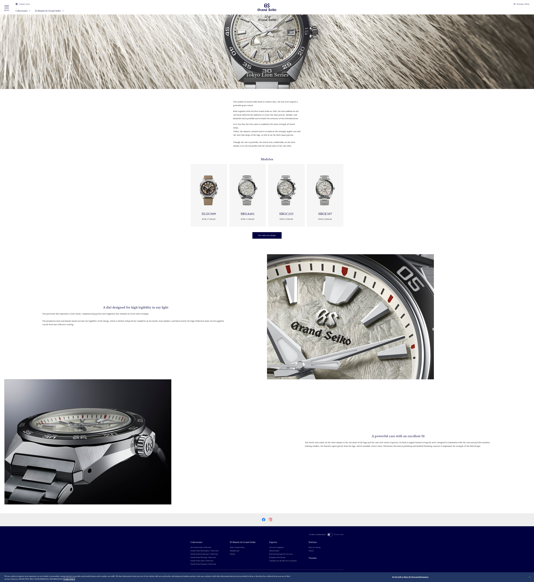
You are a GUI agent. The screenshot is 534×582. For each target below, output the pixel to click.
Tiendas (313, 558)
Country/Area (24, 4)
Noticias (313, 542)
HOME (193, 17)
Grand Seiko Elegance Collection (203, 564)
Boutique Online (523, 4)
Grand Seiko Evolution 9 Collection (204, 554)
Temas (311, 551)
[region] (267, 577)
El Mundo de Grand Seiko (48, 10)
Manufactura (234, 551)
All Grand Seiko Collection (201, 547)
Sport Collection (212, 17)
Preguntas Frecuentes (277, 557)
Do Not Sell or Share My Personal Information (410, 577)
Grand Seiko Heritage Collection (203, 557)
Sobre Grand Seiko (237, 547)
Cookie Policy (69, 579)
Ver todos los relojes (267, 235)
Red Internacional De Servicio (281, 554)
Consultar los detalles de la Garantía (283, 561)
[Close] (529, 577)
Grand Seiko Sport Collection (202, 561)
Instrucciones (274, 551)
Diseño (232, 554)
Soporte (273, 542)
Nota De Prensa (315, 547)
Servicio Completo (276, 547)
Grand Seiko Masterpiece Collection (204, 551)
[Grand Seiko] (267, 7)
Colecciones (22, 10)
